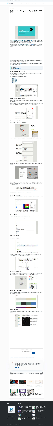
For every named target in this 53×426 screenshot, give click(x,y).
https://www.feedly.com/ (17, 68)
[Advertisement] (26, 19)
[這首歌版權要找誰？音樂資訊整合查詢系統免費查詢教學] (19, 418)
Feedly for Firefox (14, 81)
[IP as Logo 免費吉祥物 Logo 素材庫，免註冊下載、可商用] (19, 415)
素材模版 (43, 3)
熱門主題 (33, 3)
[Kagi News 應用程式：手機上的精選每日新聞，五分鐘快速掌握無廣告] (30, 391)
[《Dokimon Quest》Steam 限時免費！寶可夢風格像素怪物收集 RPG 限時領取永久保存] (19, 411)
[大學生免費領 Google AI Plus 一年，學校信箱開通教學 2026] (33, 418)
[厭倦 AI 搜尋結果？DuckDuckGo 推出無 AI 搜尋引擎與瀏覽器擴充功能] (30, 382)
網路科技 (36, 3)
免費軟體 (22, 3)
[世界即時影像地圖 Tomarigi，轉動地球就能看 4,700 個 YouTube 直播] (19, 407)
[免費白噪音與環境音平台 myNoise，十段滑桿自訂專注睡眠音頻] (22, 382)
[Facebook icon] (15, 367)
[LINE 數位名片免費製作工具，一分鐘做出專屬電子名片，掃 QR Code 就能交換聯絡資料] (33, 407)
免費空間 (29, 3)
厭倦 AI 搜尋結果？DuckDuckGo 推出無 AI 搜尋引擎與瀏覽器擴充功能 (30, 386)
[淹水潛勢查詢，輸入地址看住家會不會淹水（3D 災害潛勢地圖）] (33, 411)
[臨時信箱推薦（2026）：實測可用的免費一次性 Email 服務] (14, 382)
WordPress (44, 424)
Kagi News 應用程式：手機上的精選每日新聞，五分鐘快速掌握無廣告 (30, 394)
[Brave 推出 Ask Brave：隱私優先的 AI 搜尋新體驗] (39, 391)
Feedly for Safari (14, 82)
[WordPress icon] (18, 367)
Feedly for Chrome (14, 80)
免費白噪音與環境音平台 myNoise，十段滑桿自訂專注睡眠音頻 (22, 386)
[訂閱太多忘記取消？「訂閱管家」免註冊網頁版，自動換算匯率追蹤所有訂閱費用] (39, 382)
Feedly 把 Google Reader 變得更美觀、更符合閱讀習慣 (26, 44)
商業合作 (16, 424)
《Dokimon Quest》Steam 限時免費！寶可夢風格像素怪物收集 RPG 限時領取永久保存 (26, 411)
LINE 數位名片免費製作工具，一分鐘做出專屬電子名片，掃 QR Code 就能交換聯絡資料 (41, 407)
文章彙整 (10, 424)
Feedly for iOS (14, 78)
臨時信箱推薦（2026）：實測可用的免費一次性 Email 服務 (13, 386)
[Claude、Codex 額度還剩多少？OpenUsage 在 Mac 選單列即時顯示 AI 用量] (33, 415)
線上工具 (26, 3)
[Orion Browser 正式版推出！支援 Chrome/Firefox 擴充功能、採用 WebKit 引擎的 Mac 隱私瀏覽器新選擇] (22, 391)
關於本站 (8, 424)
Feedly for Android (14, 79)
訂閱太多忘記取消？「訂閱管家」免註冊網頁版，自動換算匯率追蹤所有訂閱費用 (38, 386)
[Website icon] (16, 367)
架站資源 (40, 3)
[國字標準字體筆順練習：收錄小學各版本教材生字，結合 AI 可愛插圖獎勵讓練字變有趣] (14, 391)
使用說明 (21, 63)
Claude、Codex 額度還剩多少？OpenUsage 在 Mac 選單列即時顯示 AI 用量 (41, 415)
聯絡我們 (13, 424)
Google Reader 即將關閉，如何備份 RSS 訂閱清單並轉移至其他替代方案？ (22, 40)
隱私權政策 (19, 424)
